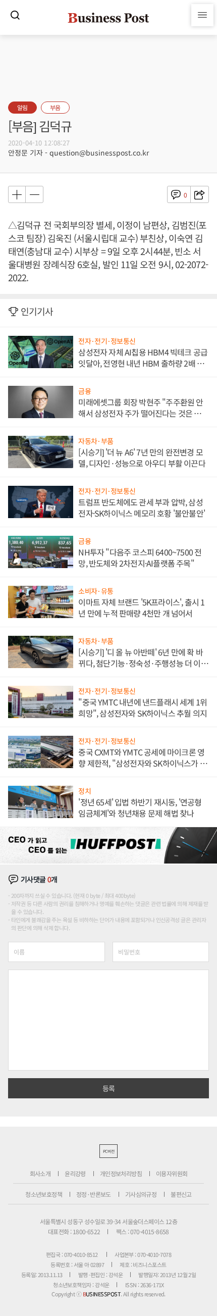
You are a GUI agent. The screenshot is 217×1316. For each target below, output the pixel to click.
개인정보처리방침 (121, 1173)
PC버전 (108, 1151)
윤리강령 (75, 1173)
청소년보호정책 (43, 1194)
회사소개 (40, 1173)
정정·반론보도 (93, 1194)
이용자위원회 (171, 1173)
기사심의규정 (140, 1194)
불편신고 (181, 1194)
